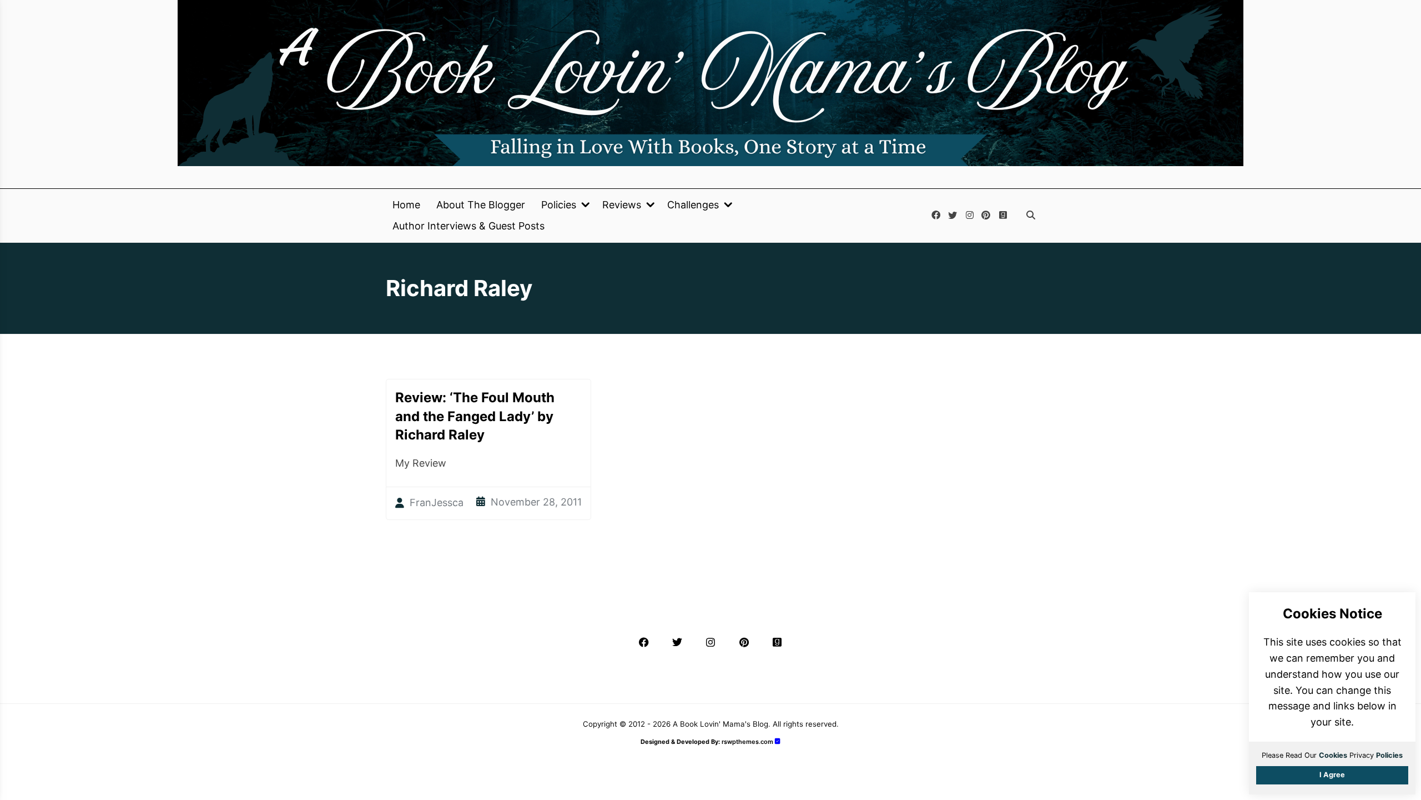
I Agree (1332, 775)
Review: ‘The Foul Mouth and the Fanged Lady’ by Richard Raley (475, 416)
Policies (558, 205)
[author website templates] (777, 741)
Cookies (1333, 755)
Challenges (693, 205)
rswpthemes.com (747, 742)
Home (406, 205)
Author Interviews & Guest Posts (468, 226)
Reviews (621, 205)
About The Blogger (480, 205)
